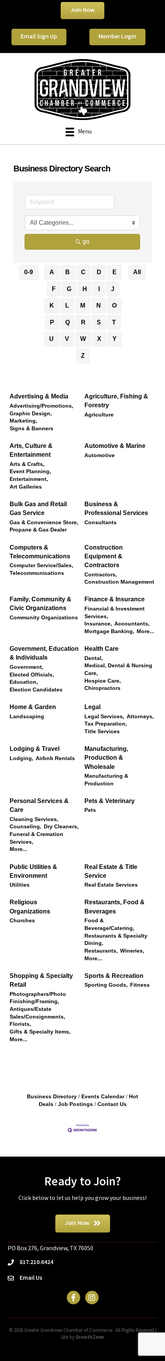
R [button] (83, 322)
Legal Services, (104, 716)
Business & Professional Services (116, 508)
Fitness (140, 985)
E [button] (114, 272)
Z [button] (83, 355)
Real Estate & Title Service (110, 871)
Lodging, (21, 758)
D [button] (99, 272)
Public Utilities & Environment (33, 871)
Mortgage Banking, (109, 631)
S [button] (99, 322)
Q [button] (67, 322)
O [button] (114, 305)
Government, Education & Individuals (44, 653)
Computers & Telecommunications (40, 552)
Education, (24, 682)
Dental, (93, 658)
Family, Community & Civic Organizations (40, 603)
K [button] (52, 305)
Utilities (20, 885)
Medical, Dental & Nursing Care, (118, 669)
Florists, (20, 1024)
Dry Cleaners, (61, 826)
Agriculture (99, 415)
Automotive (99, 455)
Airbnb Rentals (55, 758)
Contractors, (100, 575)
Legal (92, 707)
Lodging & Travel (34, 749)
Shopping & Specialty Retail (41, 980)
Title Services (102, 731)
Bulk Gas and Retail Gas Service (38, 508)
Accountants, (132, 624)
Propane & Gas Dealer (38, 530)
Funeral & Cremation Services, (36, 838)
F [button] (54, 289)
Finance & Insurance (114, 599)
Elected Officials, (32, 675)
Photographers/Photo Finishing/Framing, (38, 998)
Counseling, (25, 826)
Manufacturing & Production (106, 780)
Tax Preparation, (105, 724)
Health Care (101, 648)
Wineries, (132, 951)
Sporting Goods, (106, 985)
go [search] (85, 241)
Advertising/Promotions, (41, 406)
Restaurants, (101, 951)
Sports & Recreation (114, 976)
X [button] (99, 339)
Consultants (100, 522)
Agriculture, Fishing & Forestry (116, 400)
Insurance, (98, 624)
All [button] (137, 272)
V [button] (67, 339)
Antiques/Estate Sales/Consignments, (37, 1013)
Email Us (31, 1278)
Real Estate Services (111, 885)
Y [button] (114, 339)
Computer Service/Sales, (41, 565)
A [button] (52, 272)
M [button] (82, 305)
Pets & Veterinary (109, 801)
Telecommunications (37, 573)
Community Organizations (44, 617)
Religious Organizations (30, 906)
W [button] (83, 339)
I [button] (99, 289)
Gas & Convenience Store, (44, 522)
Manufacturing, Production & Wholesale (106, 758)
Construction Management (119, 582)
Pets (90, 810)
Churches (22, 920)
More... (145, 631)
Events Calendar (102, 1096)
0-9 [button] (28, 272)
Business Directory (52, 1096)
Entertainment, (29, 479)
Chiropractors (102, 688)
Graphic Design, (31, 413)
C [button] (83, 272)
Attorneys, (140, 716)
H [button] (84, 289)
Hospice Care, (102, 681)
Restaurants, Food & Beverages (114, 906)
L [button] (67, 305)
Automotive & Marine (114, 446)
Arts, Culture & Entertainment (31, 450)
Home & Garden (33, 707)
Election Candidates (36, 690)
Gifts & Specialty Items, (40, 1032)
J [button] (112, 289)
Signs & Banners (31, 428)
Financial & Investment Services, (114, 612)
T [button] (114, 322)
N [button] (98, 305)
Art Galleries (26, 487)
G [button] (69, 289)
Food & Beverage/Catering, (109, 924)
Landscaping (27, 716)
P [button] (52, 322)
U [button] (51, 339)
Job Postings (75, 1104)
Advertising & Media (39, 396)
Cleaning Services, (34, 819)
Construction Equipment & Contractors (103, 556)
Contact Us (112, 1104)
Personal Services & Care (39, 805)
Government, (26, 667)
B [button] (67, 272)
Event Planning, (30, 471)
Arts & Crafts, (27, 464)
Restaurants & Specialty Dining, (115, 939)
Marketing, (23, 421)
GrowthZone (90, 1337)
